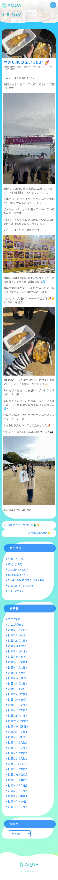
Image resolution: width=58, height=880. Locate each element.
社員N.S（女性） (18, 640)
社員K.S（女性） (18, 715)
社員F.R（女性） (18, 705)
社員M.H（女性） (18, 656)
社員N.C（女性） (18, 753)
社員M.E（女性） (18, 673)
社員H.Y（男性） (18, 780)
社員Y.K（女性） (18, 683)
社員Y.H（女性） (18, 769)
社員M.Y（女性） (18, 801)
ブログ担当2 (15, 624)
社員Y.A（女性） (18, 742)
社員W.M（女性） (18, 721)
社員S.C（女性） (18, 791)
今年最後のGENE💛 (39, 533)
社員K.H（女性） (16, 66)
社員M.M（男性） (18, 726)
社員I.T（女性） (18, 764)
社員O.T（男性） (18, 689)
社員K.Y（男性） (18, 796)
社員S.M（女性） (18, 646)
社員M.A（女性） (18, 678)
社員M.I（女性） (18, 737)
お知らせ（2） (17, 591)
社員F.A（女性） (18, 667)
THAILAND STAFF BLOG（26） (26, 580)
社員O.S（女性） (18, 758)
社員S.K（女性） (18, 651)
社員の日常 (10, 69)
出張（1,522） (17, 559)
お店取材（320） (18, 569)
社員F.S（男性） (18, 635)
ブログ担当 (15, 619)
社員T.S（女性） (18, 748)
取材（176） (16, 564)
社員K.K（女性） (18, 694)
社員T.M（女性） (18, 699)
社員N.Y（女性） (18, 710)
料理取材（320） (18, 575)
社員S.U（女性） (18, 662)
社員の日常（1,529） (21, 586)
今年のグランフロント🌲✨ (23, 525)
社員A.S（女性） (18, 732)
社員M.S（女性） (18, 785)
